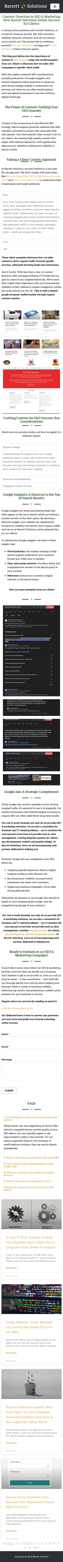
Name (6, 1034)
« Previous (8, 1543)
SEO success (20, 59)
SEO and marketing (23, 45)
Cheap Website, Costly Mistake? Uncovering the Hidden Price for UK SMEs (29, 1327)
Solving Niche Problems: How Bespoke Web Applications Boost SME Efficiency (30, 1502)
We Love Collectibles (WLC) (21, 176)
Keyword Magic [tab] (11, 447)
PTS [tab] (5, 242)
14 (29, 1547)
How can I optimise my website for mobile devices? (29, 1174)
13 (25, 1547)
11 (54, 1543)
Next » (36, 1547)
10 (49, 1543)
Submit (9, 1090)
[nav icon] (54, 6)
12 (58, 1543)
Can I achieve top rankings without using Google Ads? (29, 1165)
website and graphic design (40, 934)
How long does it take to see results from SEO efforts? (31, 1118)
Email (6, 1046)
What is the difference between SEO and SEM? (32, 1157)
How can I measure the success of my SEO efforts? (29, 1188)
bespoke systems (38, 930)
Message (7, 1059)
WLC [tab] (5, 195)
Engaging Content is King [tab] (17, 485)
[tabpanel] (31, 219)
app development (14, 934)
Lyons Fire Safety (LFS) (26, 179)
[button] (31, 1118)
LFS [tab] (5, 249)
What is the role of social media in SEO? (28, 1181)
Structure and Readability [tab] (17, 479)
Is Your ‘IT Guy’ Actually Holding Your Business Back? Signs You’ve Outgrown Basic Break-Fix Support (31, 1242)
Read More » (12, 1268)
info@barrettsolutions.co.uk (17, 1008)
